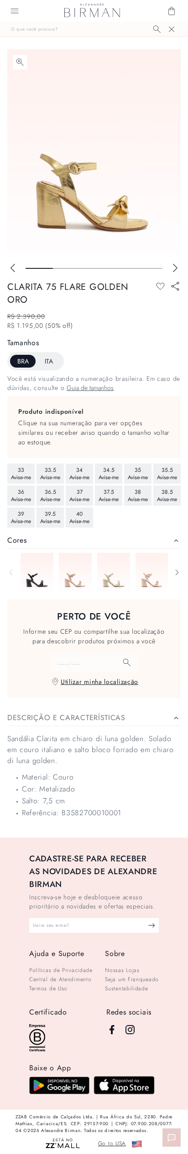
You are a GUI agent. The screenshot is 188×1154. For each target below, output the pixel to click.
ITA (49, 361)
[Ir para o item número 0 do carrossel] (39, 268)
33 (21, 473)
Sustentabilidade (126, 988)
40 (79, 517)
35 (138, 473)
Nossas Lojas (122, 970)
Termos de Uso (48, 988)
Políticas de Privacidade (61, 970)
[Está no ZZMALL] (63, 1144)
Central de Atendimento (60, 979)
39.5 (50, 517)
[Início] (92, 11)
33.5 (50, 473)
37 (79, 495)
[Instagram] (130, 1029)
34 (79, 473)
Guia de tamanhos (90, 387)
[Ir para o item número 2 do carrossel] (94, 268)
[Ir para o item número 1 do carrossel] (66, 268)
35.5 (167, 473)
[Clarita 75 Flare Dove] (113, 572)
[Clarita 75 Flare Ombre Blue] (37, 572)
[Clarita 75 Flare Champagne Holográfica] (75, 572)
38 (138, 495)
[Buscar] (156, 29)
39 (21, 517)
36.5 (50, 495)
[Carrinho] (171, 11)
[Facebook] (111, 1029)
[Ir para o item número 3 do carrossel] (121, 268)
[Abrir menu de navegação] (14, 10)
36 (21, 495)
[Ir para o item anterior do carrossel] (12, 267)
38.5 (167, 495)
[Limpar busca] (171, 29)
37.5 (109, 495)
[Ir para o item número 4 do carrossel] (148, 268)
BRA (23, 361)
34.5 (109, 473)
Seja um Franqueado (132, 979)
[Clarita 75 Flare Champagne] (152, 572)
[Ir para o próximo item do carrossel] (175, 267)
